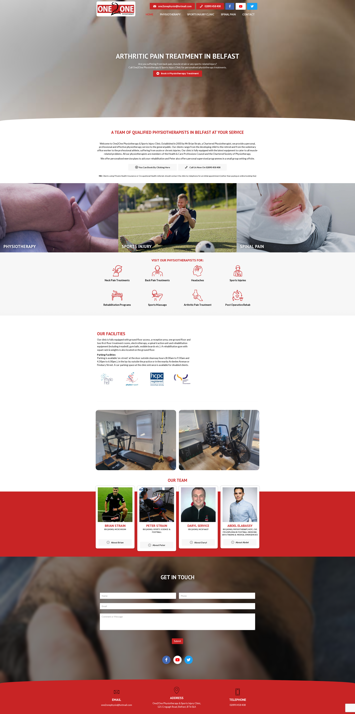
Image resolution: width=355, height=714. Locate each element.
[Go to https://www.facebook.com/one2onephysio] (166, 660)
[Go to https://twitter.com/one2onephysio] (188, 660)
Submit (177, 641)
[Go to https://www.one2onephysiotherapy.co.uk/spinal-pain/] (296, 217)
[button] (177, 74)
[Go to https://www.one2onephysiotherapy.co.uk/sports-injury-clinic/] (177, 217)
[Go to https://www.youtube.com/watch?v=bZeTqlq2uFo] (177, 660)
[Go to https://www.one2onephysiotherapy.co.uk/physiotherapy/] (59, 217)
